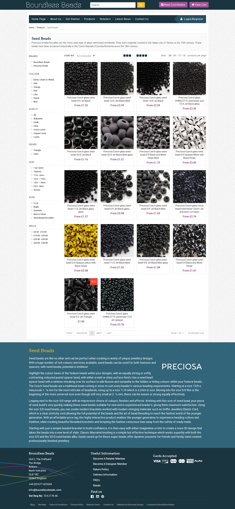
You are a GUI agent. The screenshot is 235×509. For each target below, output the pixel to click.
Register (197, 19)
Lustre (36, 137)
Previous (82, 333)
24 (169, 55)
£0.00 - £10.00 (40, 232)
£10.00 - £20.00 (41, 235)
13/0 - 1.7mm (40, 179)
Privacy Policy (77, 504)
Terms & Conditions (58, 504)
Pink (35, 83)
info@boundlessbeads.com (45, 489)
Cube (36, 154)
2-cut (36, 203)
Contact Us (141, 19)
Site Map (42, 504)
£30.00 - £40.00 (41, 243)
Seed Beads (52, 27)
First (69, 333)
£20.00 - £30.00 (41, 239)
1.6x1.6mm (38, 168)
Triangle (37, 150)
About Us (55, 19)
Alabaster (38, 118)
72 (179, 55)
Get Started (72, 19)
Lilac (36, 94)
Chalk (36, 122)
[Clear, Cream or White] (44, 79)
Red (35, 90)
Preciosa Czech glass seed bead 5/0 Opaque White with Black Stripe (189, 154)
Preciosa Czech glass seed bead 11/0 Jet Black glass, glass (81, 208)
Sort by (69, 55)
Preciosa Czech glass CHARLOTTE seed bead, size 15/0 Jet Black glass (189, 100)
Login (187, 19)
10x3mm (37, 171)
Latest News (123, 19)
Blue (36, 101)
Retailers (105, 19)
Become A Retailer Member (109, 458)
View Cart (200, 4)
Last (109, 333)
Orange (37, 87)
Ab (35, 115)
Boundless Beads (42, 62)
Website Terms (93, 504)
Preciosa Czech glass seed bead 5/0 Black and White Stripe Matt (153, 154)
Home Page (38, 19)
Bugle (36, 207)
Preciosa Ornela (41, 66)
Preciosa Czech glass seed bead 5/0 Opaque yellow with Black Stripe (81, 262)
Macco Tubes (40, 214)
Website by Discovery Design (130, 504)
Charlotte (38, 210)
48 (174, 55)
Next (99, 333)
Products (89, 19)
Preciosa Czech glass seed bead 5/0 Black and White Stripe (189, 262)
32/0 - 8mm (39, 186)
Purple (36, 98)
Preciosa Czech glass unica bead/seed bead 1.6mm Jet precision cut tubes (189, 208)
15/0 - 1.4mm (40, 182)
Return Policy (101, 469)
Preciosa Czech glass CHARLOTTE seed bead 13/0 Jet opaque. (117, 316)
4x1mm (37, 190)
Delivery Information (105, 474)
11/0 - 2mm (39, 175)
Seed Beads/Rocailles (44, 218)
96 (184, 55)
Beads (97, 485)
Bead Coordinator (174, 4)
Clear (36, 126)
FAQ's (96, 480)
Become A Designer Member (110, 463)
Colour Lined (39, 129)
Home (31, 27)
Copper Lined (40, 133)
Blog (32, 504)
